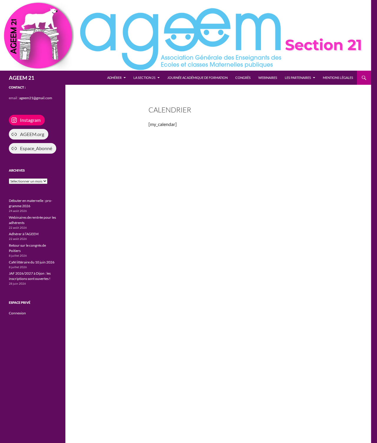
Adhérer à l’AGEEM (24, 234)
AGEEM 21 (21, 77)
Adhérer (114, 77)
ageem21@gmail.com (35, 98)
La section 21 (144, 77)
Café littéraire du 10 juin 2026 (31, 262)
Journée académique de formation (197, 77)
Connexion (17, 313)
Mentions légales (338, 77)
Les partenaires (298, 77)
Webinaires (267, 77)
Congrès (243, 77)
